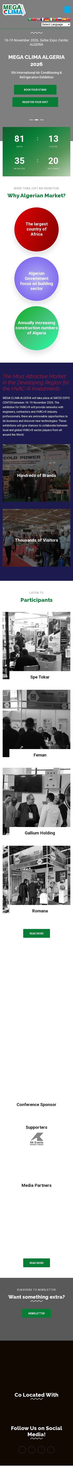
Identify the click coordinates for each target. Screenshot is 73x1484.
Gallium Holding (40, 833)
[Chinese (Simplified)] (34, 19)
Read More (37, 933)
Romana (40, 910)
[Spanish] (64, 19)
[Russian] (60, 19)
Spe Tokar (40, 677)
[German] (47, 19)
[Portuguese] (55, 19)
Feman (39, 755)
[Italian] (51, 19)
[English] (38, 19)
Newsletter (36, 1313)
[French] (43, 19)
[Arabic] (30, 19)
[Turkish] (68, 19)
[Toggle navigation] (67, 9)
